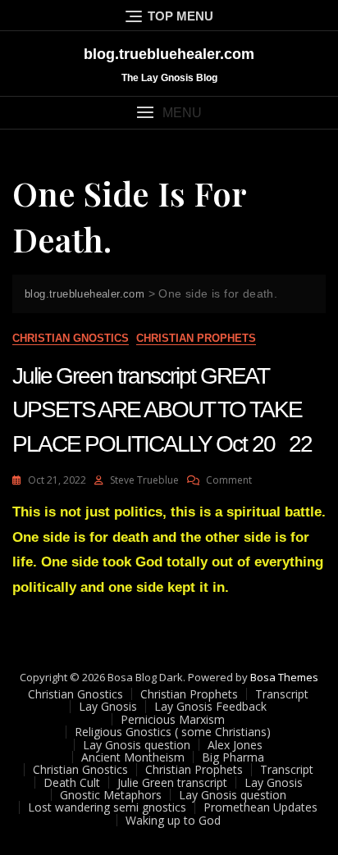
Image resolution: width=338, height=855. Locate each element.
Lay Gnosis (108, 706)
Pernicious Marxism (173, 719)
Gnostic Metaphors (111, 795)
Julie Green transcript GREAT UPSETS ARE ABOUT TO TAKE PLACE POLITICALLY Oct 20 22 (162, 409)
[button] (169, 113)
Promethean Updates (260, 807)
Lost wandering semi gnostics (107, 807)
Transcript (281, 694)
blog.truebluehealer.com (169, 54)
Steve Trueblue (144, 480)
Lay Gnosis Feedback (210, 706)
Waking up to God (173, 820)
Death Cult (71, 782)
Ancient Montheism (133, 757)
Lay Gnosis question (136, 745)
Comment (229, 480)
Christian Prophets (196, 338)
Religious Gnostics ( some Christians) (173, 731)
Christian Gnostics (70, 338)
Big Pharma (233, 757)
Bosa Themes (284, 677)
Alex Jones (235, 745)
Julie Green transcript (172, 782)
